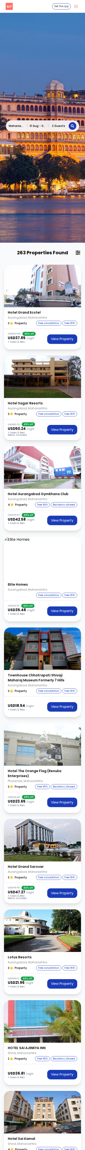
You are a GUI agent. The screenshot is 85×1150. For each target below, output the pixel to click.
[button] (42, 286)
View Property (62, 339)
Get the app (61, 6)
